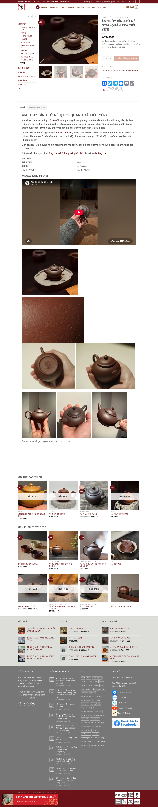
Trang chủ (106, 17)
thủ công (95, 734)
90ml (88, 678)
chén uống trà (97, 700)
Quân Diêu (84, 719)
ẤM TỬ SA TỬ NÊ (86, 606)
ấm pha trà (108, 70)
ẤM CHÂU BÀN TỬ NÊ (26, 606)
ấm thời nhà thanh (132, 70)
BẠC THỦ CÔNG (24, 68)
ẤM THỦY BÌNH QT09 (57, 514)
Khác (104, 90)
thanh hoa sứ (85, 734)
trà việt (83, 741)
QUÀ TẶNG (22, 80)
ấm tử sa (105, 73)
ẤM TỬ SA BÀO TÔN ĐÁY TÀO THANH (60, 565)
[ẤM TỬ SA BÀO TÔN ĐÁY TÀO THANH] (63, 545)
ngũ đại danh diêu (87, 711)
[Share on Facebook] (109, 89)
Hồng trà (52, 153)
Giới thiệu (102, 7)
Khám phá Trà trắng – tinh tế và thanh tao (66, 739)
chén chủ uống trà (87, 696)
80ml (83, 678)
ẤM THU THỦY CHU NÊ (119, 514)
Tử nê (126, 41)
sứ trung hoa (85, 730)
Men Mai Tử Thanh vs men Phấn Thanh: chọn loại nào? (65, 681)
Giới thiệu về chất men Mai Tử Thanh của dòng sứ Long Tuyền (65, 716)
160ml (96, 685)
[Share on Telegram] (121, 89)
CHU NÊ (23, 33)
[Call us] (137, 1)
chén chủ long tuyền (88, 693)
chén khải (99, 696)
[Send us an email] (133, 1)
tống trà (90, 741)
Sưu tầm (80, 7)
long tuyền (84, 704)
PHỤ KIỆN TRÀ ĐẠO (25, 76)
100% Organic (97, 678)
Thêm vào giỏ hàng (126, 58)
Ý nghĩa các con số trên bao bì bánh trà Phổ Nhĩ (65, 760)
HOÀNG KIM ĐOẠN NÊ (27, 46)
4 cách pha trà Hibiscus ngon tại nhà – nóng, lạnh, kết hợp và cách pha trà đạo (66, 693)
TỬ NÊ (22, 63)
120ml (96, 681)
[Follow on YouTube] (33, 704)
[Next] (94, 40)
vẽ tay (103, 741)
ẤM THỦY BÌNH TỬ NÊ (88, 514)
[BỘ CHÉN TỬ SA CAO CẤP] (32, 545)
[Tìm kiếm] (38, 7)
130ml (102, 681)
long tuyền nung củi (87, 708)
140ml (83, 685)
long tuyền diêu (96, 704)
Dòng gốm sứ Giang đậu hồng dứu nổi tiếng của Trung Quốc (66, 780)
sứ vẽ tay (95, 730)
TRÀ (20, 89)
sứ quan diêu (85, 726)
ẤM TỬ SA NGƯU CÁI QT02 (121, 606)
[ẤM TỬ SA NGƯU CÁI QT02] (125, 588)
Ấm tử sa (54, 7)
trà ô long (63, 153)
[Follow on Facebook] (129, 1)
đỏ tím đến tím (64, 132)
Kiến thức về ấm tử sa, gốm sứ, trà (107, 2)
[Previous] (43, 40)
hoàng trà (100, 153)
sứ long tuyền (100, 723)
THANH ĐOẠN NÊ (26, 57)
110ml (90, 681)
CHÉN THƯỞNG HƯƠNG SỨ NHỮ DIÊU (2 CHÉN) (35, 797)
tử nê (110, 73)
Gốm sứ (44, 7)
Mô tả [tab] (22, 107)
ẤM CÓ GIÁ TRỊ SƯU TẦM (27, 29)
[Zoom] (42, 61)
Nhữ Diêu (98, 711)
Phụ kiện (70, 7)
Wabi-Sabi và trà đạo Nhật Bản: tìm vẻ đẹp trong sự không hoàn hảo (66, 728)
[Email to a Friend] (117, 89)
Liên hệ (123, 2)
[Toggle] (35, 24)
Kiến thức (91, 7)
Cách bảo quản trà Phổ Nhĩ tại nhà (65, 705)
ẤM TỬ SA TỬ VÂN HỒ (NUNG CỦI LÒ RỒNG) (93, 565)
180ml (102, 685)
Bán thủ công (85, 689)
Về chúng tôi (88, 2)
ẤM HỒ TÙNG (116, 564)
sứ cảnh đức (95, 719)
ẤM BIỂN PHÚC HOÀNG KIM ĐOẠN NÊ (31, 515)
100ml (83, 681)
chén (94, 689)
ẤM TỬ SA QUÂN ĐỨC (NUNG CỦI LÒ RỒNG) (62, 608)
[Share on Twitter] (113, 89)
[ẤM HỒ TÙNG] (125, 545)
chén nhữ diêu (86, 700)
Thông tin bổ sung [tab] (37, 107)
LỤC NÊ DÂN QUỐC (27, 54)
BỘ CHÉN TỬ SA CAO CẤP (28, 564)
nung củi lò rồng (86, 715)
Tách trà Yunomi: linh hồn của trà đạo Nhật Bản (66, 770)
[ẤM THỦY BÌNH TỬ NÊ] (94, 495)
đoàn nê (84, 745)
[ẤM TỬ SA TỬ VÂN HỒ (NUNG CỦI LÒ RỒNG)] (94, 545)
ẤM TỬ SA (22, 24)
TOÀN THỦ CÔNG (26, 60)
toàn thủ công (99, 738)
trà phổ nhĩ (76, 153)
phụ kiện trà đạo (99, 715)
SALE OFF (22, 84)
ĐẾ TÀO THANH (26, 36)
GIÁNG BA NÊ (25, 42)
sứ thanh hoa (96, 726)
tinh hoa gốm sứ (86, 738)
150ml (90, 685)
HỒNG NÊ (23, 51)
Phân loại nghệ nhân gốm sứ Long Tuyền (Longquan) (66, 749)
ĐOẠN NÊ (23, 39)
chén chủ (101, 689)
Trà (62, 7)
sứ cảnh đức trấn (87, 723)
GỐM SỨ (21, 72)
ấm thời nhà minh (119, 70)
